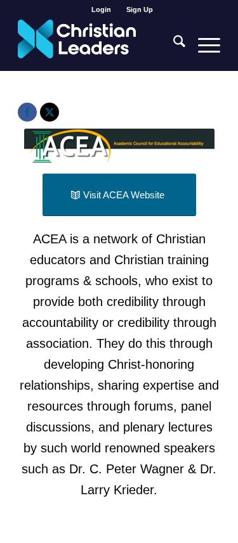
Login (101, 9)
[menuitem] (101, 9)
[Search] (173, 45)
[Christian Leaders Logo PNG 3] (99, 45)
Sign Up (139, 9)
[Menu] (202, 45)
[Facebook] (27, 112)
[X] (49, 112)
